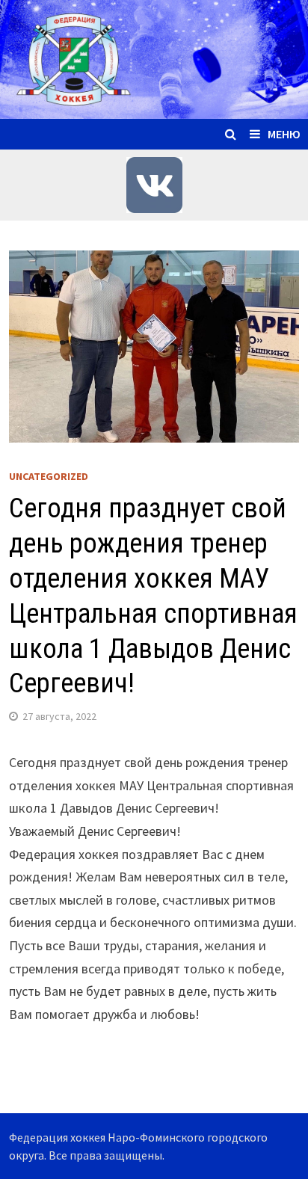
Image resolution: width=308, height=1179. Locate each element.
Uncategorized (48, 476)
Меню (284, 133)
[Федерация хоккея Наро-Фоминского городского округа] (154, 58)
